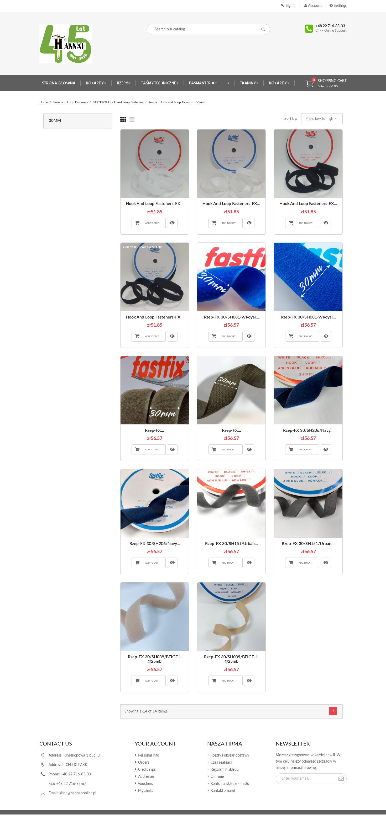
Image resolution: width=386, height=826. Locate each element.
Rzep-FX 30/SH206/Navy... (308, 430)
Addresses (145, 777)
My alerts (145, 791)
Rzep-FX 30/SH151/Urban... (231, 544)
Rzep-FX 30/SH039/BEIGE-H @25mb (231, 659)
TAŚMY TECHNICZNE (158, 83)
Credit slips (146, 769)
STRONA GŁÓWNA (58, 83)
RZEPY (122, 83)
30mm (55, 121)
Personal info (148, 755)
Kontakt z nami (222, 791)
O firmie (217, 777)
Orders (143, 762)
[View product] (172, 223)
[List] (131, 120)
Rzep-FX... (154, 430)
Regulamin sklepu (224, 769)
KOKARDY (95, 83)
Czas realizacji (221, 762)
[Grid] (123, 120)
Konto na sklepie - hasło (229, 784)
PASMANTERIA (202, 83)
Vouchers (145, 784)
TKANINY (248, 83)
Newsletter (293, 744)
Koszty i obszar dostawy (229, 755)
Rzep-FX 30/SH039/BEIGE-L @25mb (154, 659)
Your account (155, 744)
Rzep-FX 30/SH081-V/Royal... (231, 317)
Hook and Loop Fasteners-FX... (155, 204)
